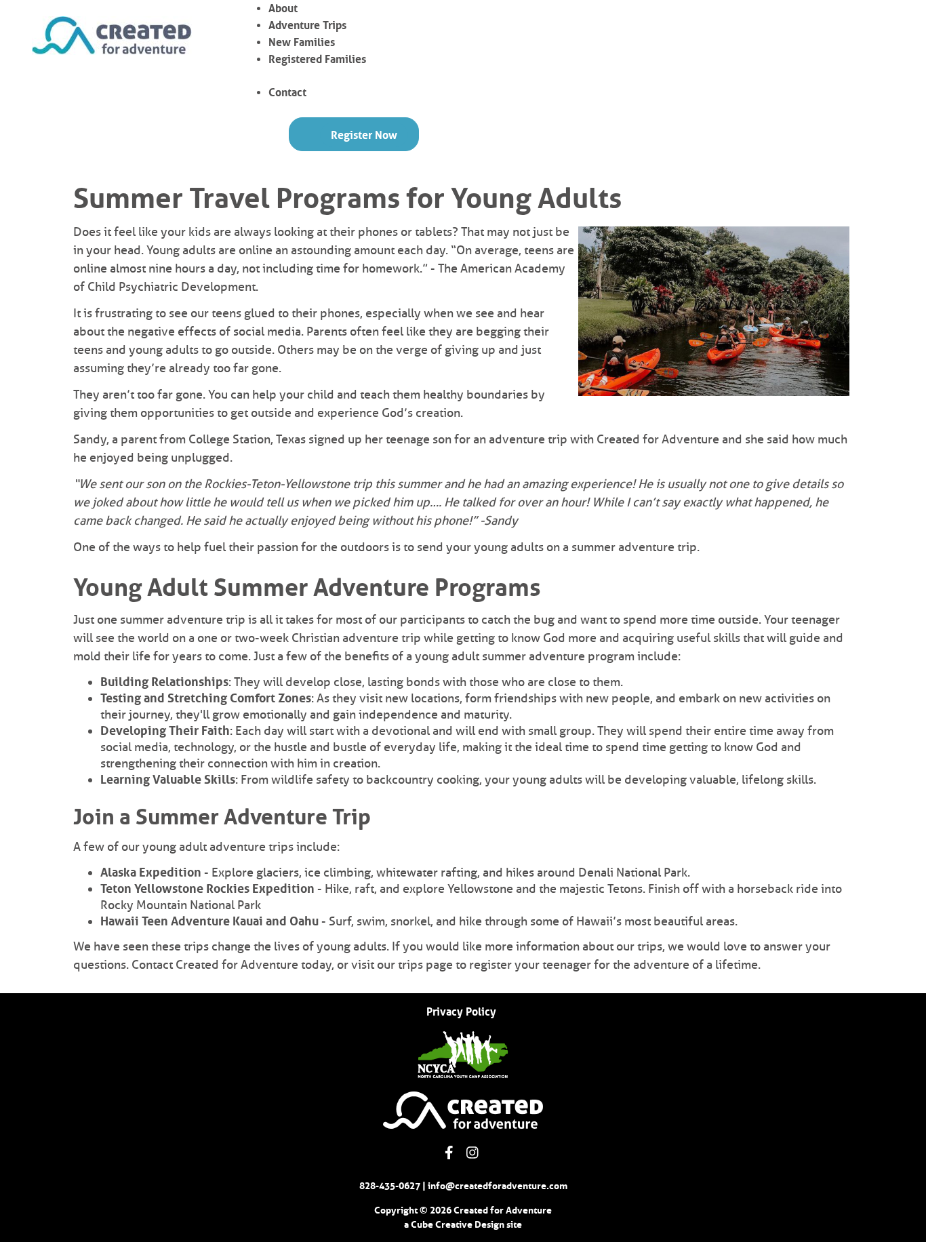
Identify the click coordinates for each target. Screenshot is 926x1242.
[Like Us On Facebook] (449, 1152)
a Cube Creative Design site (463, 1224)
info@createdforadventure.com (497, 1186)
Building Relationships (164, 682)
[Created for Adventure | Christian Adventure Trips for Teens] (112, 35)
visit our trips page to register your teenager (471, 964)
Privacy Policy (461, 1011)
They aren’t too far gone (138, 394)
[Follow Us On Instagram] (472, 1152)
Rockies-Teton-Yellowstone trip (288, 484)
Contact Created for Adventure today (231, 964)
